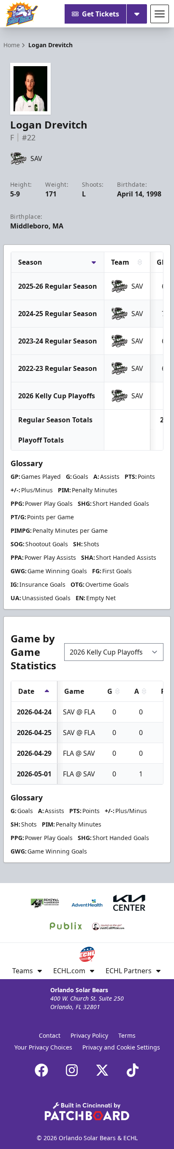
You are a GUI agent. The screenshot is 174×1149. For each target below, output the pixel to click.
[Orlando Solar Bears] (21, 14)
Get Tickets (100, 14)
